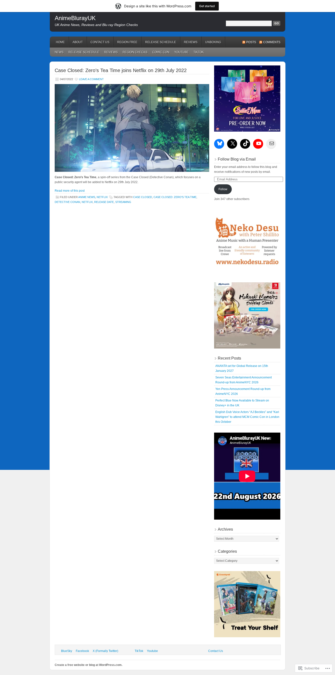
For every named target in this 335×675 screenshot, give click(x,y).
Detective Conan (67, 201)
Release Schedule (160, 42)
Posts (251, 42)
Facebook (82, 651)
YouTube (181, 52)
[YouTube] (258, 143)
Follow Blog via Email (237, 159)
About (78, 42)
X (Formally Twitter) (105, 651)
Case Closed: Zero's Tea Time (175, 197)
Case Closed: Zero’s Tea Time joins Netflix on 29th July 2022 (121, 70)
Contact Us (99, 42)
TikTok (198, 52)
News (59, 52)
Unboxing (213, 42)
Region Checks (135, 52)
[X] (232, 143)
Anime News (86, 197)
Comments (271, 42)
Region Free (127, 42)
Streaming (123, 201)
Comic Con (160, 52)
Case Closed (142, 197)
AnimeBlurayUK (75, 18)
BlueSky (66, 651)
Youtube (152, 651)
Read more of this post (70, 190)
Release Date (104, 201)
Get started (207, 6)
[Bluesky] (219, 143)
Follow (223, 189)
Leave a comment (91, 79)
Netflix (102, 197)
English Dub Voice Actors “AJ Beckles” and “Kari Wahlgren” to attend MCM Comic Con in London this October (247, 417)
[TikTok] (245, 143)
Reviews (190, 42)
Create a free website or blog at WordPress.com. (88, 665)
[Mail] (271, 143)
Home (60, 42)
